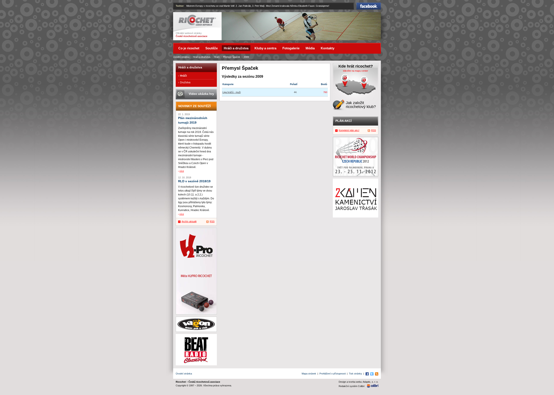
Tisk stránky (355, 373)
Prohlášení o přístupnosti (332, 373)
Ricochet (184, 16)
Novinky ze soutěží (194, 106)
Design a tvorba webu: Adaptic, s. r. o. (358, 381)
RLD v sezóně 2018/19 (194, 181)
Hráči (216, 57)
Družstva (185, 82)
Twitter (180, 6)
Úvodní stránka (181, 57)
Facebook (369, 4)
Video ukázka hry (201, 93)
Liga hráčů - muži (231, 92)
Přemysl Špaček (231, 57)
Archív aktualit (189, 221)
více (181, 171)
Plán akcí (343, 121)
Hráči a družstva (201, 57)
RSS (212, 221)
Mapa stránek (309, 373)
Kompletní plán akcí (349, 130)
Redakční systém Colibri (351, 386)
